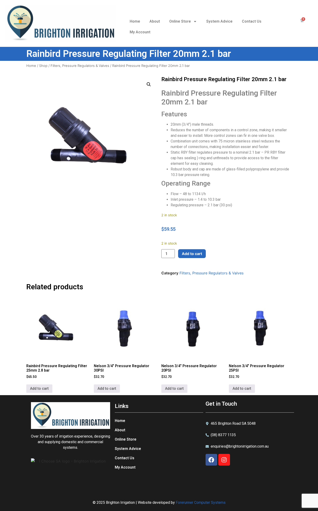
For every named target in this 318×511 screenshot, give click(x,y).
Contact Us (251, 21)
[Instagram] (224, 460)
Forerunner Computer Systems (201, 502)
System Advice (219, 21)
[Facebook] (211, 460)
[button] (149, 84)
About (154, 21)
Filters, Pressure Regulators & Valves (80, 66)
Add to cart (192, 253)
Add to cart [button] (39, 388)
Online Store (180, 21)
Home (135, 21)
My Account (140, 32)
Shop (43, 66)
